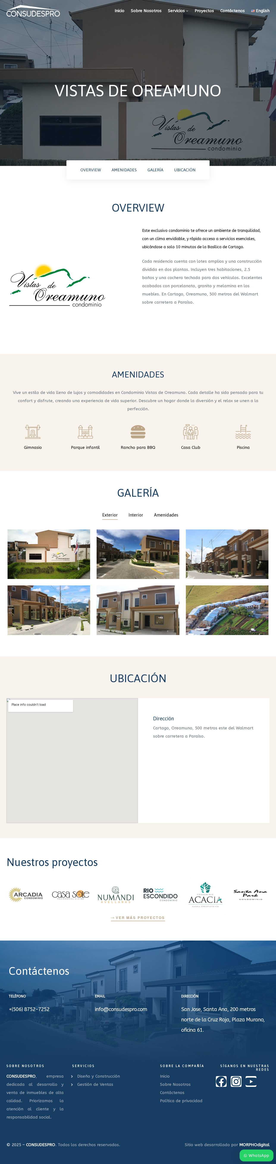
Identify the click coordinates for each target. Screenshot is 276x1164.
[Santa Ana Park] (250, 894)
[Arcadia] (25, 894)
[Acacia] (205, 894)
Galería (155, 169)
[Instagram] (236, 1081)
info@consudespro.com (121, 1009)
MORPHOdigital (254, 1144)
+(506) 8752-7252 (29, 1009)
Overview (90, 169)
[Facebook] (221, 1081)
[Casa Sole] (70, 894)
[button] (138, 917)
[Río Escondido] (160, 894)
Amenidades (124, 169)
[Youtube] (251, 1081)
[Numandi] (115, 894)
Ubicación (185, 169)
